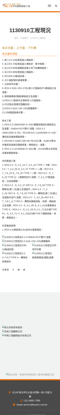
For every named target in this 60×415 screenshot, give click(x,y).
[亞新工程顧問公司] (12, 331)
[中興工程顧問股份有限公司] (16, 335)
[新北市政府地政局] (12, 327)
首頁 (16, 38)
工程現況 (24, 38)
